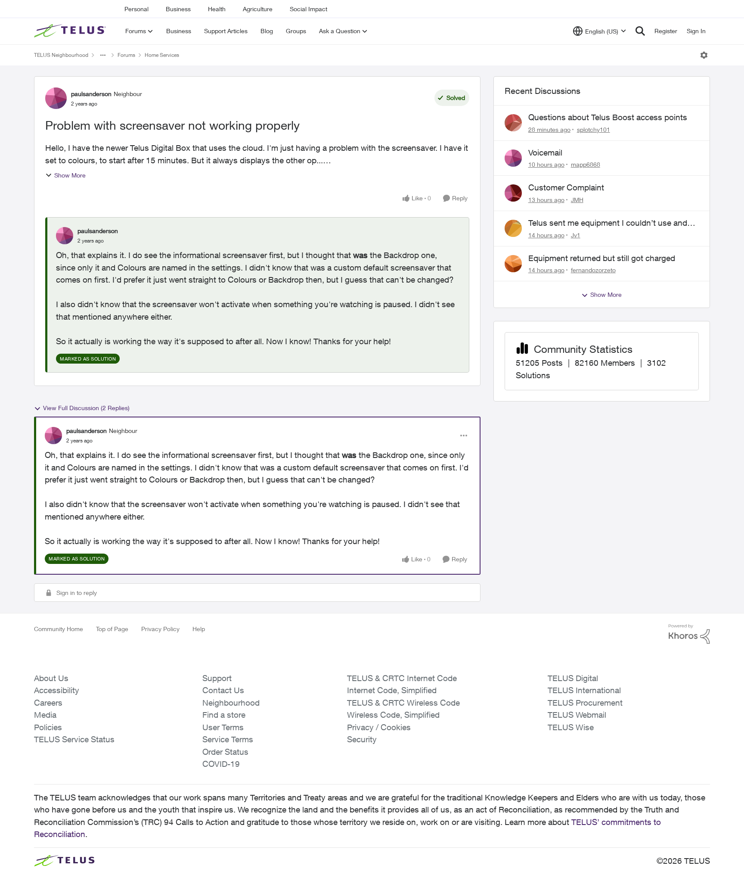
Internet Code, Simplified (392, 690)
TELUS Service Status (74, 739)
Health (217, 8)
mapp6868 (585, 164)
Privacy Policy (160, 628)
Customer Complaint (566, 187)
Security (362, 739)
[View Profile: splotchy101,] (513, 122)
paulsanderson (91, 93)
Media (45, 714)
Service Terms (227, 739)
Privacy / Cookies (379, 727)
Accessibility (56, 690)
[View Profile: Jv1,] (513, 228)
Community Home (58, 628)
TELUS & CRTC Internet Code (402, 678)
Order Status (225, 751)
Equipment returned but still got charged (601, 258)
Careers (48, 702)
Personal (136, 8)
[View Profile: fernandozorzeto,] (513, 263)
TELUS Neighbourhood (61, 55)
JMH (577, 199)
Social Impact (308, 8)
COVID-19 (221, 764)
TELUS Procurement (585, 702)
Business (178, 8)
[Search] (640, 31)
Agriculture (258, 8)
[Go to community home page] (71, 31)
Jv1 (575, 235)
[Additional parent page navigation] (103, 55)
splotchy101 (593, 129)
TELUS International (584, 690)
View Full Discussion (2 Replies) (86, 407)
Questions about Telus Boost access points (607, 117)
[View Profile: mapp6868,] (513, 158)
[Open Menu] (704, 55)
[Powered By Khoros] (689, 634)
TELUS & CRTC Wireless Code (403, 702)
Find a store (223, 714)
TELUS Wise (571, 727)
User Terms (223, 727)
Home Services (162, 55)
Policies (48, 727)
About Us (51, 678)
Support (217, 678)
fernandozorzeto (593, 270)
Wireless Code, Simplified (393, 714)
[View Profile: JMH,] (513, 193)
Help (198, 628)
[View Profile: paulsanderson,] (64, 235)
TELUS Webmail (577, 714)
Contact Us (223, 690)
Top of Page (112, 628)
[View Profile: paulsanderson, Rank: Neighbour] (56, 98)
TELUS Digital (573, 678)
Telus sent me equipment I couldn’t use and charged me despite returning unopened (607, 223)
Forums (126, 55)
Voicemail (545, 152)
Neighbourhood (231, 702)
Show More (70, 175)
